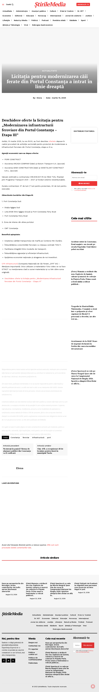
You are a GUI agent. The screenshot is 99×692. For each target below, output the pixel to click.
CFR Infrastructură (10, 264)
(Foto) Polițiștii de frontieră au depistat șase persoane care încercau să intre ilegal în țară (85, 586)
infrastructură (38, 437)
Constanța (15, 437)
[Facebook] (75, 136)
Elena (39, 98)
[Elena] (8, 468)
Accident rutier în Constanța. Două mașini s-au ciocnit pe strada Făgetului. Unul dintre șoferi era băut (84, 245)
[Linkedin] (93, 136)
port (49, 437)
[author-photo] (3, 594)
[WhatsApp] (87, 136)
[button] (10, 4)
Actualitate (49, 71)
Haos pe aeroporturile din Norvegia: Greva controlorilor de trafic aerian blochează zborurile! (12, 587)
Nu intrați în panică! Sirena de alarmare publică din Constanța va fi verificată (17, 451)
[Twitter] (81, 136)
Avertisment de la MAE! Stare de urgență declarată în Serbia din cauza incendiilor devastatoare (84, 345)
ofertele (52, 141)
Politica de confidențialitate (84, 189)
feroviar (26, 437)
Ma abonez (85, 183)
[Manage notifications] (93, 686)
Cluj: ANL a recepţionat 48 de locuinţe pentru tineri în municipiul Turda (50, 451)
